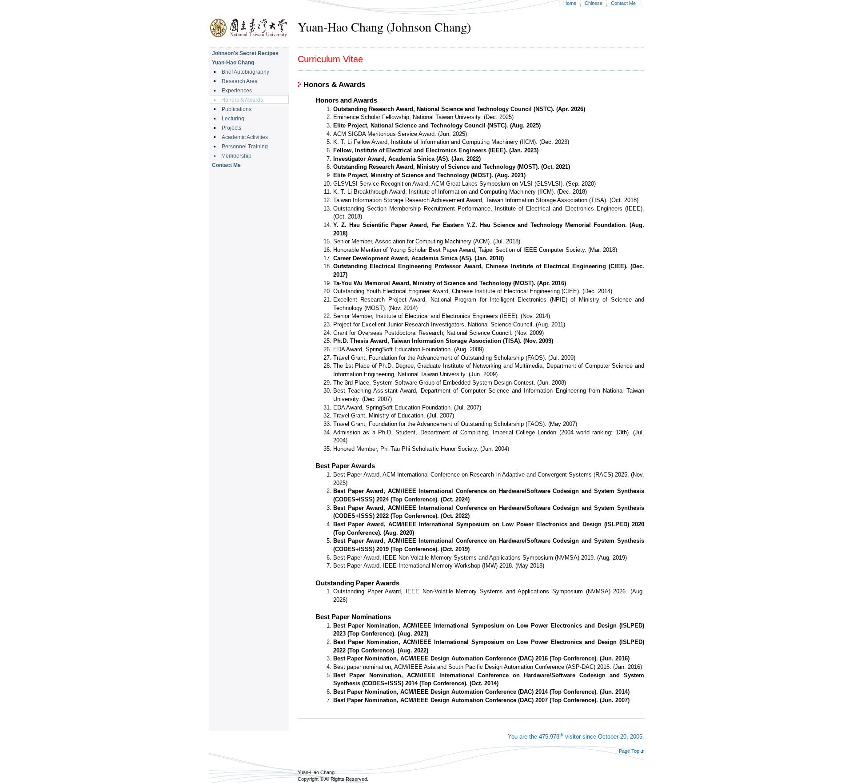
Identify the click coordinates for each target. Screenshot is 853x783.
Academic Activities (245, 137)
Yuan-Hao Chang (233, 63)
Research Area (240, 81)
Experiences (237, 90)
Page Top (629, 751)
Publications (236, 109)
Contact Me (623, 3)
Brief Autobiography (245, 72)
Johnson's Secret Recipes (245, 53)
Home (569, 3)
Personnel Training (245, 146)
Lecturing (233, 118)
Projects (231, 128)
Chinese (593, 3)
